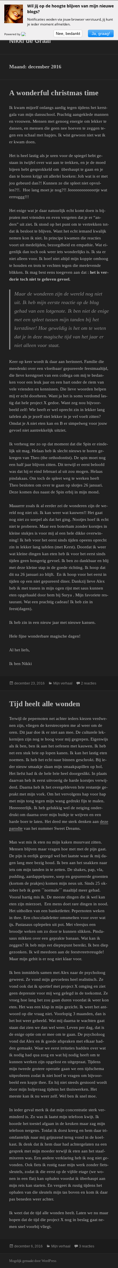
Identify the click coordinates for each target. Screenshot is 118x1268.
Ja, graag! (101, 33)
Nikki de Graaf (30, 40)
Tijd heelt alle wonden (44, 704)
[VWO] (27, 34)
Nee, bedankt (68, 33)
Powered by (12, 34)
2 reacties (88, 683)
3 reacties (86, 1246)
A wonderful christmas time (54, 93)
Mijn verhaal (62, 683)
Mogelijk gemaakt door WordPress (32, 1261)
